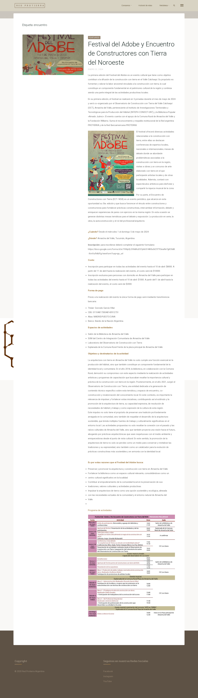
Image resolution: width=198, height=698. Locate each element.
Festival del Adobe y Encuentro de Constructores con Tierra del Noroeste (131, 53)
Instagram (108, 676)
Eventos (29, 72)
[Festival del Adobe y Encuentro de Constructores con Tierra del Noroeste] (53, 55)
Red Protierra (30, 5)
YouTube (107, 681)
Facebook (108, 671)
